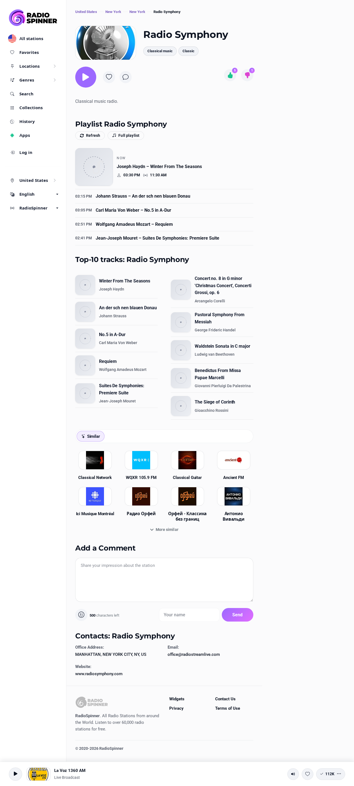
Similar (93, 436)
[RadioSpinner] (33, 17)
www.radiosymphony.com (99, 673)
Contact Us (225, 698)
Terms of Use (227, 708)
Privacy (176, 708)
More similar (167, 529)
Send (237, 614)
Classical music (160, 51)
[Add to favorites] (109, 77)
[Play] (85, 77)
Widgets (176, 698)
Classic (188, 51)
